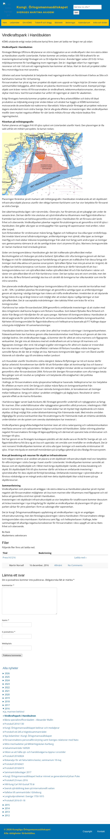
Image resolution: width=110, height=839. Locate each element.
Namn (5, 620)
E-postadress (8, 632)
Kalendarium (84, 22)
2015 (7, 804)
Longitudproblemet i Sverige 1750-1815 (24, 796)
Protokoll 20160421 (14, 764)
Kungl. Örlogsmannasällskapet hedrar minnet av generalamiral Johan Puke (42, 776)
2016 (7, 708)
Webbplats (7, 643)
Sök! (76, 12)
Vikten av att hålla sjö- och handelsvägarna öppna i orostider (35, 752)
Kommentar (8, 585)
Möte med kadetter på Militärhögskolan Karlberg (29, 744)
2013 (7, 811)
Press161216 (9, 557)
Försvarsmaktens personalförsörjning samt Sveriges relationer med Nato (41, 740)
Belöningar (70, 22)
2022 (7, 687)
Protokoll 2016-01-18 (14, 800)
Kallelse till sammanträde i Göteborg (22, 792)
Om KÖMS (27, 22)
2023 (7, 683)
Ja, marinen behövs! (14, 711)
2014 (7, 808)
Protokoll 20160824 (14, 756)
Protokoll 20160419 (14, 768)
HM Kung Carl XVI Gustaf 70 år (19, 784)
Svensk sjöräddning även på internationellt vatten (29, 788)
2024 (7, 680)
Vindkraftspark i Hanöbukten (20, 715)
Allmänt (58, 565)
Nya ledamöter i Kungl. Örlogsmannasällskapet (28, 736)
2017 (7, 705)
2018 (7, 701)
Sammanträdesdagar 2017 (17, 772)
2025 (7, 676)
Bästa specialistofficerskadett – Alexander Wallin (28, 719)
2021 (7, 690)
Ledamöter (15, 22)
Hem (5, 22)
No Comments (75, 565)
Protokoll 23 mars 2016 (16, 780)
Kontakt (101, 831)
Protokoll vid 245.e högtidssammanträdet (25, 732)
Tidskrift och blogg (43, 22)
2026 (7, 673)
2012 (7, 815)
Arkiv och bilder (100, 22)
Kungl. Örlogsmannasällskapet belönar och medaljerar (32, 728)
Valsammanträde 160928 (17, 748)
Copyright (87, 831)
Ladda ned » (80, 557)
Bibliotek (59, 22)
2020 (7, 694)
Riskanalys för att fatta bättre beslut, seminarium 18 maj (32, 760)
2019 (7, 698)
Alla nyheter (10, 668)
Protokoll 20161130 (14, 723)
